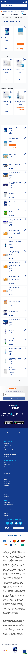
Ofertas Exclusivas (16, 11)
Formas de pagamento (9, 506)
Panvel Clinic (7, 496)
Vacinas (5, 462)
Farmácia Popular (8, 473)
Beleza (5, 479)
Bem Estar (6, 485)
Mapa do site (7, 515)
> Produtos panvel (9, 17)
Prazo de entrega (7, 509)
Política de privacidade (9, 452)
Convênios (6, 468)
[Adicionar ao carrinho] (11, 27)
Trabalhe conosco (8, 445)
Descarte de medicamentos (10, 454)
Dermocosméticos (8, 492)
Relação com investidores (9, 449)
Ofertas (6, 513)
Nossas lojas (6, 456)
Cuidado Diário (7, 483)
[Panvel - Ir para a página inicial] (11, 2)
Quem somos (7, 443)
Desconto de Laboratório (9, 466)
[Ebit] (15, 650)
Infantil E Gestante (8, 490)
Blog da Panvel (7, 447)
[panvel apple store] (8, 422)
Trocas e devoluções (8, 511)
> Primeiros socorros (17, 17)
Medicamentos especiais (9, 464)
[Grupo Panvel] (5, 642)
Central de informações (9, 502)
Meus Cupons (5, 11)
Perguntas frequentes (8, 504)
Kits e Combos (10, 11)
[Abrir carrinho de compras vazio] (26, 2)
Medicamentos (7, 481)
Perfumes (6, 487)
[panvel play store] (19, 422)
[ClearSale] (4, 650)
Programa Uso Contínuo (9, 471)
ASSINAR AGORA (14, 398)
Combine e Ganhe (22, 11)
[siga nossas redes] (7, 523)
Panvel (2, 17)
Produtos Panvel (7, 494)
